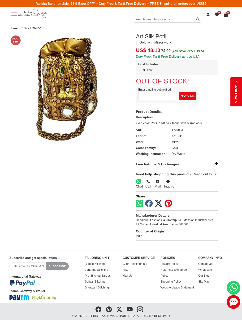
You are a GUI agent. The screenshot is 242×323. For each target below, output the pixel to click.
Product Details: (149, 111)
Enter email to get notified (154, 89)
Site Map (204, 281)
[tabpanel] (64, 88)
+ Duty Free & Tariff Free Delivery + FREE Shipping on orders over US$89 (151, 3)
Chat (139, 186)
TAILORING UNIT (97, 258)
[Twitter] (158, 203)
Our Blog (204, 275)
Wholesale (205, 269)
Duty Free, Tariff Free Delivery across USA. (168, 56)
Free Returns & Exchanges (157, 164)
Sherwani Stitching (97, 287)
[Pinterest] (168, 203)
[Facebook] (149, 203)
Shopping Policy (171, 281)
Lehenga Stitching (96, 269)
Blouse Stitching (95, 264)
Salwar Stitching (95, 281)
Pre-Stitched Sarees (98, 275)
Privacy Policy (169, 264)
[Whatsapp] (139, 203)
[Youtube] (130, 309)
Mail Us (127, 275)
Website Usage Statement (177, 287)
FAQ (125, 269)
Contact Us (205, 264)
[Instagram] (140, 309)
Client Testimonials (135, 264)
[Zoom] (64, 88)
